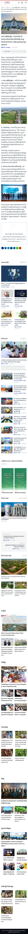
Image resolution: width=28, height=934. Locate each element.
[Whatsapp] (17, 248)
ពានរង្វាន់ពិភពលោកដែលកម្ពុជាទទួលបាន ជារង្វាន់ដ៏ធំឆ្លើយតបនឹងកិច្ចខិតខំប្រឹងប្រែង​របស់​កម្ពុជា (14, 802)
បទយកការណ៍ (3, 287)
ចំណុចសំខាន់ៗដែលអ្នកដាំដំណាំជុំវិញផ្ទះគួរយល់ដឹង (19, 759)
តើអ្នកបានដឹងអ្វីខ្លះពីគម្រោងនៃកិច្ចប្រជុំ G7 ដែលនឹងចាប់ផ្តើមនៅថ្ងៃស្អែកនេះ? (8, 873)
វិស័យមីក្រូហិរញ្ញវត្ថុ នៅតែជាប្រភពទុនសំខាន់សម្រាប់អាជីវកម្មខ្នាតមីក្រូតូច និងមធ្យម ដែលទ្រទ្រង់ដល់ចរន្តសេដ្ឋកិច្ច (13, 685)
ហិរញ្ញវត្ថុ (7, 287)
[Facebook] (2, 248)
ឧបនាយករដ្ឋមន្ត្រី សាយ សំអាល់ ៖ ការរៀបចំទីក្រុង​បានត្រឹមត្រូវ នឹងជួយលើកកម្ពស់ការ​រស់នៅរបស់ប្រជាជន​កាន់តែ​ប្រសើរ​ (20, 593)
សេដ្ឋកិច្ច (6, 364)
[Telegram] (14, 248)
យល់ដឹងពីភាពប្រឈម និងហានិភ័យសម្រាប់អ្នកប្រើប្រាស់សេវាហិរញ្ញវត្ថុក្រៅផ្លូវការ (21, 700)
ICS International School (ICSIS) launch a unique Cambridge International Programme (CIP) (21, 873)
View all (24, 556)
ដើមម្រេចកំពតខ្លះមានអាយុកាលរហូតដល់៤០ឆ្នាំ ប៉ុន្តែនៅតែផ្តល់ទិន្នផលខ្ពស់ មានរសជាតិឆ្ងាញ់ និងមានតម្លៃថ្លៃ (21, 743)
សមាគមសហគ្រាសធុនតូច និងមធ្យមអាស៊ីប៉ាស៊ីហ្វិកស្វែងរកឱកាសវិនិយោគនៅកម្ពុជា (6, 817)
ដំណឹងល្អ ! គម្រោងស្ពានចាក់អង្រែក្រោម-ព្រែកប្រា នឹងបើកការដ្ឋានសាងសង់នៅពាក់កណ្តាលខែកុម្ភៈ (12, 634)
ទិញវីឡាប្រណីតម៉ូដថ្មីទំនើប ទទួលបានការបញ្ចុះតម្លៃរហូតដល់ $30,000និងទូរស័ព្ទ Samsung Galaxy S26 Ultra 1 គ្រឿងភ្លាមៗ (13, 844)
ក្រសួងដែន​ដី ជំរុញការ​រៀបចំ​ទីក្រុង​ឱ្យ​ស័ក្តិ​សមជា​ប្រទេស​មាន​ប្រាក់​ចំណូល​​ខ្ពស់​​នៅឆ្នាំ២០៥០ (21, 649)
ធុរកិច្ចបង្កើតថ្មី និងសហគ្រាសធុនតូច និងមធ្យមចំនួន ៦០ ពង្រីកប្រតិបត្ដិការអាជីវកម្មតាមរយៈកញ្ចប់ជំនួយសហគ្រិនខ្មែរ (22, 859)
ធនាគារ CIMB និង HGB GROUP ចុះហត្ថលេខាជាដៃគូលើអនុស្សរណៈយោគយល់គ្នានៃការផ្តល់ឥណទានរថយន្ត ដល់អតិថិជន (8, 859)
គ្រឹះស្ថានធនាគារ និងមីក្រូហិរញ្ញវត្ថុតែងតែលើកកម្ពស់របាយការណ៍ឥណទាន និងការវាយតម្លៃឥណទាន (7, 700)
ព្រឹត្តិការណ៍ (8, 7)
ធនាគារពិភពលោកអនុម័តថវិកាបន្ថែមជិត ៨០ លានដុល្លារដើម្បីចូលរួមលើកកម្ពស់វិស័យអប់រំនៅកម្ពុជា (20, 714)
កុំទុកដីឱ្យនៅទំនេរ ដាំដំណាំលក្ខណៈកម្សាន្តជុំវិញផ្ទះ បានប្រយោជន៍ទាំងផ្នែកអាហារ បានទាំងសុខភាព (20, 818)
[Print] (20, 248)
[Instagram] (8, 248)
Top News (16, 380)
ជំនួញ (15, 327)
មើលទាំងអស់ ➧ (23, 262)
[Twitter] (5, 248)
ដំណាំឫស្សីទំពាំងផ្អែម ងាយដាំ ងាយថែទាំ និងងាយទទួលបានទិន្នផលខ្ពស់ (20, 902)
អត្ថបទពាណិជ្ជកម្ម (6, 828)
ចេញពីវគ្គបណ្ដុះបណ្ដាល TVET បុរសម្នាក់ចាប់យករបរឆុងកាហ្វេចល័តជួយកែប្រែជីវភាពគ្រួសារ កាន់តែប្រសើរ (7, 743)
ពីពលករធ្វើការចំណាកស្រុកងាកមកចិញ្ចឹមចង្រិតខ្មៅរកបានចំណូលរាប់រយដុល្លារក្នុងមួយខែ (6, 919)
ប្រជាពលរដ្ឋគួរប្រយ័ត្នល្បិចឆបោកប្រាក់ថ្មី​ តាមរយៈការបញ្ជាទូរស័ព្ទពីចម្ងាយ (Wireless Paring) (7, 714)
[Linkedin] (11, 248)
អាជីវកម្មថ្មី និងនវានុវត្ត (7, 886)
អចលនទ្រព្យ (8, 47)
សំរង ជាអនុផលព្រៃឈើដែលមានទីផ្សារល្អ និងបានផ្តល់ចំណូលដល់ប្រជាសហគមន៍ (7, 760)
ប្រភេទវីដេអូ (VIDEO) (22, 498)
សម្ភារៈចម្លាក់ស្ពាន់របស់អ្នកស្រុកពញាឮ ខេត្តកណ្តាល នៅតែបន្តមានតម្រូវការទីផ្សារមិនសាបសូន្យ (7, 902)
